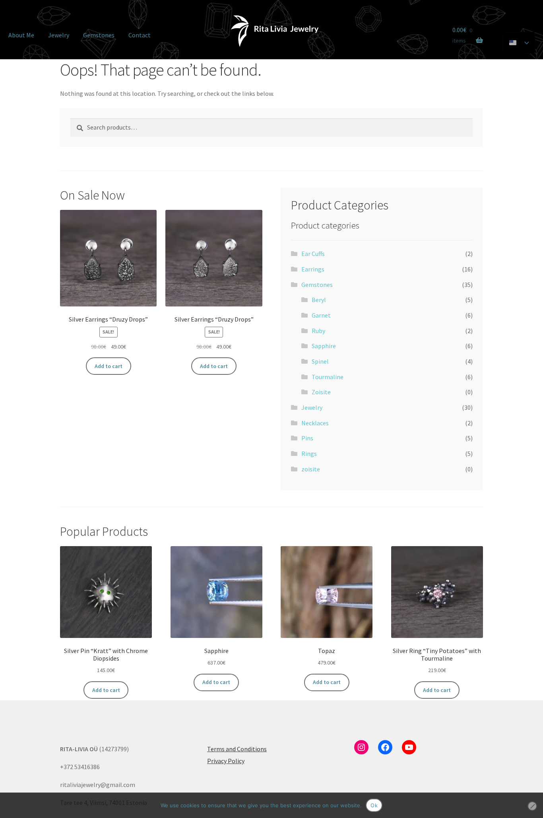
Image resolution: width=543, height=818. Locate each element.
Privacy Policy (225, 761)
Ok (374, 805)
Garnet (321, 315)
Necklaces (315, 423)
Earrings (312, 269)
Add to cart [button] (108, 366)
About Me (21, 35)
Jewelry (58, 35)
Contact (139, 35)
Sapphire (324, 346)
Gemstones (98, 35)
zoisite (310, 469)
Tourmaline (327, 377)
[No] (532, 806)
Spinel (320, 361)
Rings (309, 453)
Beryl (319, 300)
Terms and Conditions (237, 749)
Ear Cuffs (313, 254)
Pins (307, 438)
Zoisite (321, 392)
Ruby (318, 331)
